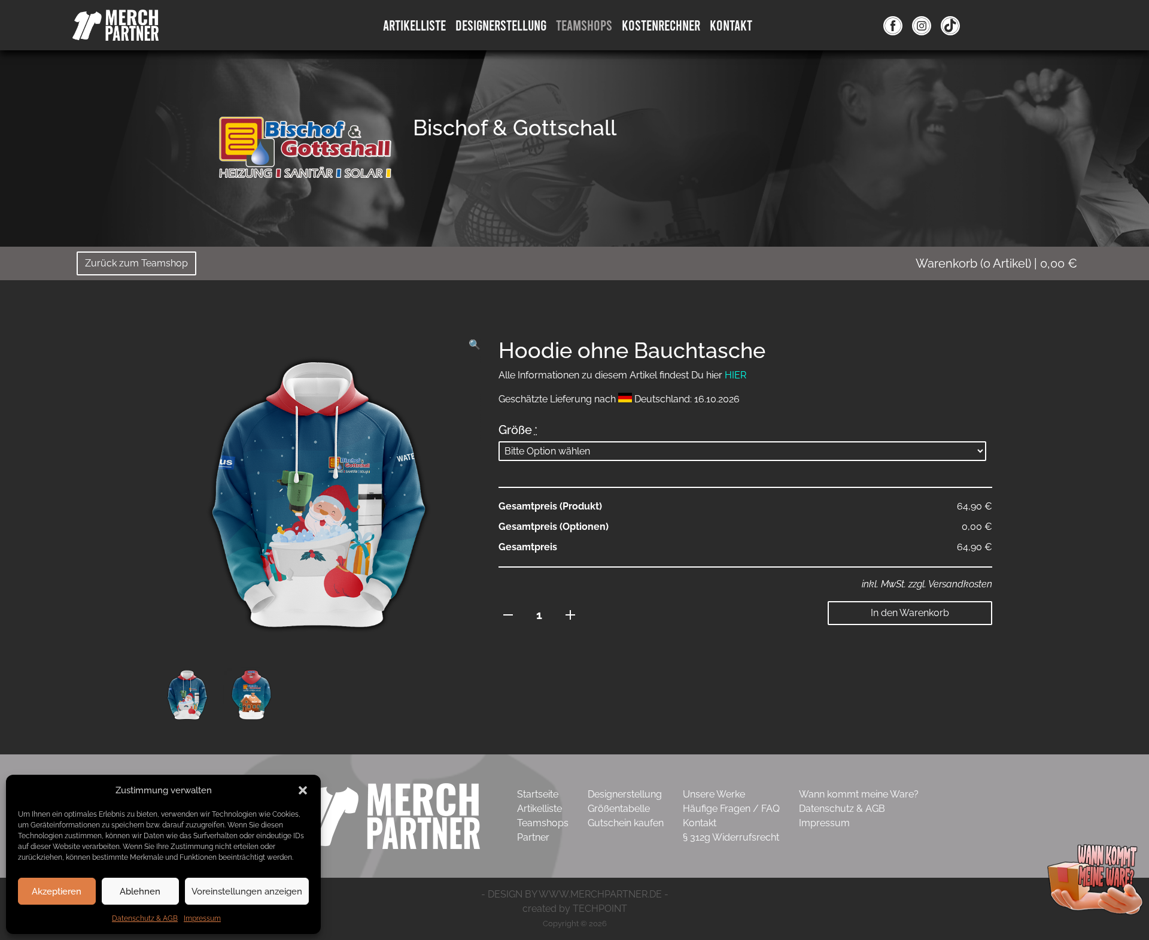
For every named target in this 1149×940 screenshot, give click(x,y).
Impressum (202, 918)
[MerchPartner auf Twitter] (950, 25)
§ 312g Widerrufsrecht (731, 837)
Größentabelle (619, 808)
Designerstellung (625, 794)
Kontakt (731, 25)
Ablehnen (140, 891)
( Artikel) (996, 263)
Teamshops (584, 25)
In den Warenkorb (910, 612)
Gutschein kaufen (626, 823)
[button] (303, 790)
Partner (533, 837)
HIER (735, 375)
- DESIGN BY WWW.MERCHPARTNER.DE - (574, 894)
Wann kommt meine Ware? (859, 794)
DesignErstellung (500, 25)
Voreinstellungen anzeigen (247, 891)
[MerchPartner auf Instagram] (921, 25)
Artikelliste (414, 25)
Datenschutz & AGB (145, 918)
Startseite (537, 794)
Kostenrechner (661, 25)
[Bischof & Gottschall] (305, 146)
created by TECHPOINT (574, 908)
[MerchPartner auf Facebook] (893, 25)
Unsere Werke (714, 794)
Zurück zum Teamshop (136, 263)
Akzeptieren (56, 891)
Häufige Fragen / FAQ (731, 808)
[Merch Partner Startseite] (388, 815)
